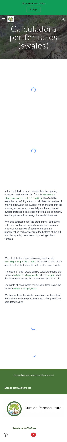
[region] (33, 7)
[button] (3, 19)
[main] (33, 37)
